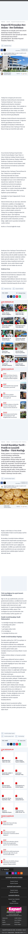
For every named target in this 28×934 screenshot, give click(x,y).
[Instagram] (13, 873)
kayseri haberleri (19, 288)
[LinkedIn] (16, 873)
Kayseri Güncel (14, 881)
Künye (3, 920)
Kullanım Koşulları (6, 924)
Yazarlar (14, 901)
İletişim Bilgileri (17, 924)
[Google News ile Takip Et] (23, 74)
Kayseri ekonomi (14, 892)
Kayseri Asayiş (14, 890)
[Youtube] (18, 873)
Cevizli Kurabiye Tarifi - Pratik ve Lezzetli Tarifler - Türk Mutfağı (18, 442)
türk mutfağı (21, 736)
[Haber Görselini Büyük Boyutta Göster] (14, 64)
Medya (8, 441)
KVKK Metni (17, 922)
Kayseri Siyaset (14, 883)
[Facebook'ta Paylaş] (2, 50)
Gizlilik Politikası (17, 918)
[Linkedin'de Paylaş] (14, 296)
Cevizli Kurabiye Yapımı (9, 478)
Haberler (3, 21)
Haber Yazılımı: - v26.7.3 (14, 932)
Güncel (8, 21)
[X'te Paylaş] (4, 50)
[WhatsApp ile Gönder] (20, 296)
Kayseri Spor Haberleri (14, 899)
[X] (10, 873)
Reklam (4, 922)
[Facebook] (7, 873)
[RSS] (21, 873)
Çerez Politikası (17, 920)
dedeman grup (7, 45)
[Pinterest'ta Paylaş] (17, 296)
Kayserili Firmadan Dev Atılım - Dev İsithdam (18, 21)
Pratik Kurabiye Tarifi (9, 736)
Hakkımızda (5, 918)
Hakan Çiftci (7, 506)
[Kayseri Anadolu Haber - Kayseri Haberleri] (14, 910)
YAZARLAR (6, 869)
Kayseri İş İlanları (14, 903)
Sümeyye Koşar (7, 73)
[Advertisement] (14, 10)
